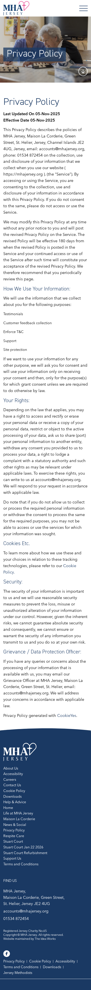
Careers (9, 779)
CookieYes (66, 715)
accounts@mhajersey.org (25, 911)
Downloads (12, 796)
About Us (10, 768)
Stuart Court (13, 841)
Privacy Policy (14, 830)
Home (8, 807)
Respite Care (13, 836)
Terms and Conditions (20, 864)
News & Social (14, 824)
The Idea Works (45, 938)
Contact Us (12, 785)
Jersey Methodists (17, 972)
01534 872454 (16, 918)
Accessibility (13, 774)
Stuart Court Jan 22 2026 (23, 847)
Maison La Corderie (19, 819)
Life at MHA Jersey (18, 813)
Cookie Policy (14, 790)
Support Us (12, 858)
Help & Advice (14, 802)
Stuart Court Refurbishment (25, 853)
